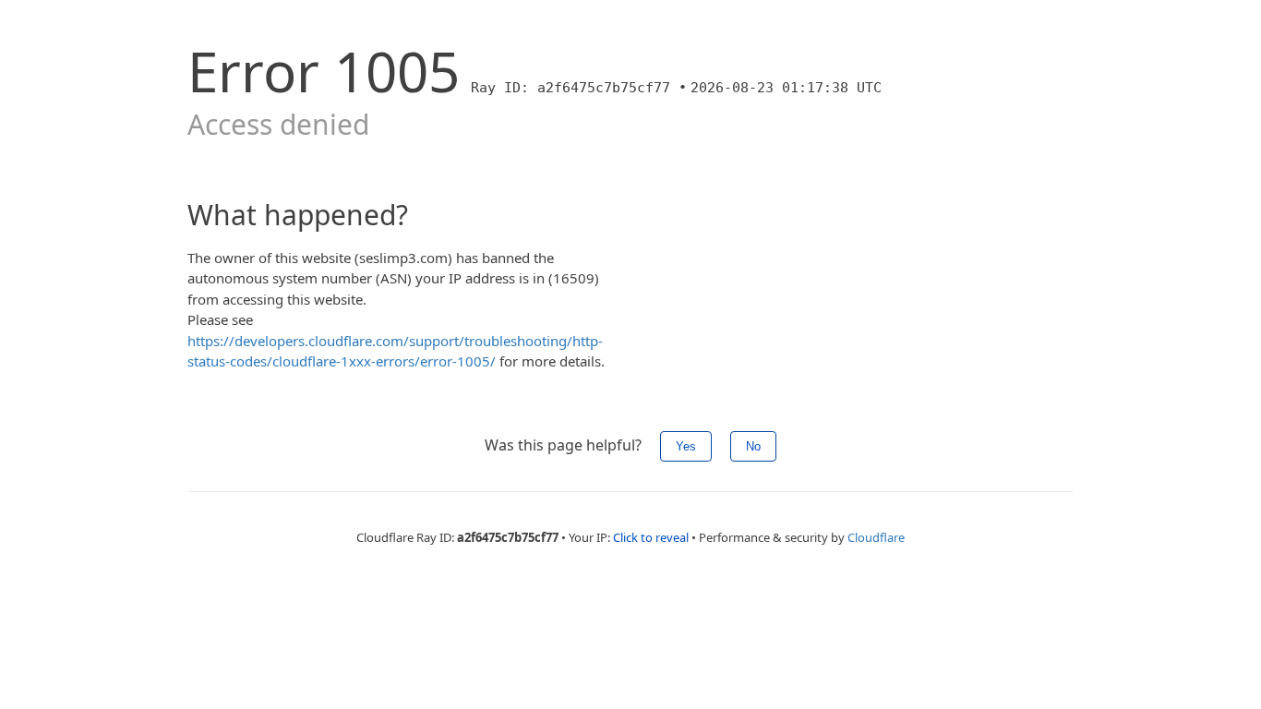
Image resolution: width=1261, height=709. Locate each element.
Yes (686, 446)
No (753, 446)
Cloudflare (876, 537)
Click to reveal (651, 537)
